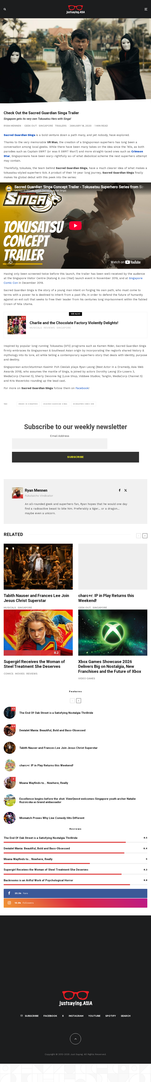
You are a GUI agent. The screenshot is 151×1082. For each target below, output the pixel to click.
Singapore (46, 125)
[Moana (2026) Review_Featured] (10, 783)
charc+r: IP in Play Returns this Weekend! (106, 598)
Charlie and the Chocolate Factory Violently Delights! (74, 323)
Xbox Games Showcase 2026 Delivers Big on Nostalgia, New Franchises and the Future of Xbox (109, 666)
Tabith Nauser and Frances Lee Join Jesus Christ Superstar (36, 598)
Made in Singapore (29, 404)
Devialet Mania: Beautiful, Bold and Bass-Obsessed (52, 730)
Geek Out (30, 125)
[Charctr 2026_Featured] (112, 567)
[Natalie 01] (10, 800)
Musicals (36, 327)
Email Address (59, 436)
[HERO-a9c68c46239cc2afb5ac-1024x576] (112, 633)
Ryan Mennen (12, 125)
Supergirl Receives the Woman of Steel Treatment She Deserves (34, 664)
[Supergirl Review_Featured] (38, 633)
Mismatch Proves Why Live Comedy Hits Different (51, 818)
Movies (19, 673)
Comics (8, 673)
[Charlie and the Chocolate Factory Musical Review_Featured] (17, 325)
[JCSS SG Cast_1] (38, 567)
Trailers (60, 125)
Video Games (86, 678)
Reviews (49, 327)
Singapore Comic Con (84, 404)
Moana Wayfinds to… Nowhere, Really (43, 783)
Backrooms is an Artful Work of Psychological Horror (38, 880)
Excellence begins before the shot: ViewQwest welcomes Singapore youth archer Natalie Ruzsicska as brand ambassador (77, 800)
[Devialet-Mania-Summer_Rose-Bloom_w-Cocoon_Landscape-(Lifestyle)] (10, 730)
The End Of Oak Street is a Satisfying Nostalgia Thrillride (56, 713)
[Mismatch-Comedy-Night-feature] (10, 818)
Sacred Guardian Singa (19, 135)
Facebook (82, 388)
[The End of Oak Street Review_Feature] (10, 713)
